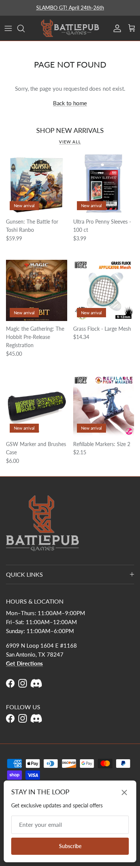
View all (70, 141)
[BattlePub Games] (70, 28)
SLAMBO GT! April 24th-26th (70, 7)
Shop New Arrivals (70, 130)
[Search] (24, 28)
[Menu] (8, 28)
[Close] (124, 792)
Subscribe (70, 846)
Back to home (70, 103)
